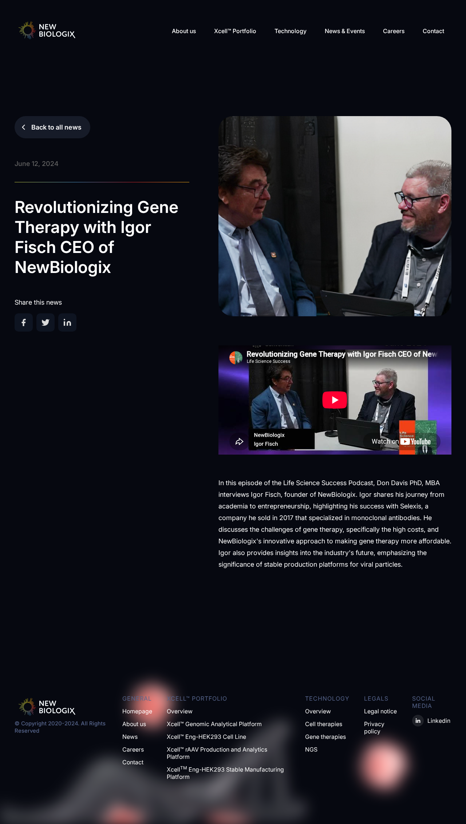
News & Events (345, 31)
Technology (291, 31)
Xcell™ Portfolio (235, 31)
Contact (433, 31)
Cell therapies (323, 724)
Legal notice (380, 711)
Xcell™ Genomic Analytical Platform (214, 724)
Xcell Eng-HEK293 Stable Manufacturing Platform (225, 773)
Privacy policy (374, 727)
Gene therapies (325, 736)
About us (184, 31)
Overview (180, 711)
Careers (393, 31)
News (130, 736)
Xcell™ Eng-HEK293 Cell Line (206, 736)
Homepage (137, 711)
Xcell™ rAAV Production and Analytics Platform (217, 753)
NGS (311, 749)
